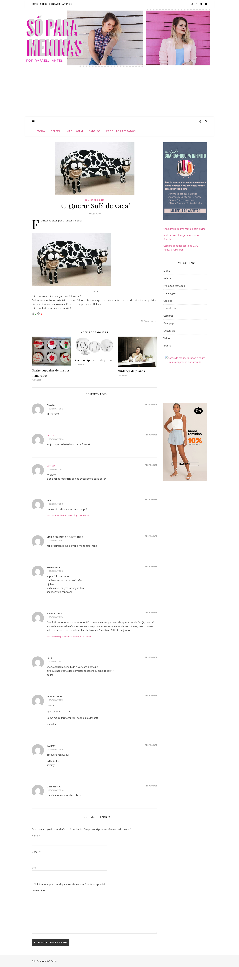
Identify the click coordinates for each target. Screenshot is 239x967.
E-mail (36, 851)
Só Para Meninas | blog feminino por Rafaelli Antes (119, 34)
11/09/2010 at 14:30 (55, 617)
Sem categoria (95, 200)
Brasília (167, 345)
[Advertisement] (119, 92)
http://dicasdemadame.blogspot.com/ (68, 515)
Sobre (43, 4)
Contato (54, 4)
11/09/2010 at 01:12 (55, 409)
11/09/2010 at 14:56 (55, 661)
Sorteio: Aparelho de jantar (94, 360)
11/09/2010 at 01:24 (55, 439)
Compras (168, 315)
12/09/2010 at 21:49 (55, 749)
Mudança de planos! (132, 371)
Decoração (169, 330)
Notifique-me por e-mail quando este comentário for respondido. (70, 884)
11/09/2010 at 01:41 (55, 469)
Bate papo (169, 323)
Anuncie (67, 4)
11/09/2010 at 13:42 (55, 571)
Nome (36, 835)
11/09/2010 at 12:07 (55, 540)
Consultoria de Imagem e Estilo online (184, 228)
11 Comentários (149, 321)
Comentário (38, 890)
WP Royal (51, 961)
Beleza (56, 131)
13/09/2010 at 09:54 (55, 790)
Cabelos (94, 131)
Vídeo (166, 338)
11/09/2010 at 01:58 (55, 504)
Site (34, 867)
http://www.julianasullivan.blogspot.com (69, 636)
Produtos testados (121, 131)
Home (35, 4)
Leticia (51, 435)
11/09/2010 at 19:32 (55, 700)
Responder (151, 404)
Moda (41, 131)
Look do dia (169, 308)
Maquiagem (74, 131)
